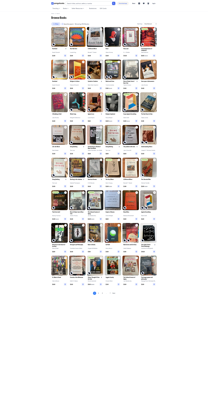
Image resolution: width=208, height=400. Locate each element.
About (133, 3)
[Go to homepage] (57, 3)
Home (52, 13)
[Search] (113, 3)
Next (113, 293)
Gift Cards (103, 8)
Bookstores (92, 8)
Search (58, 13)
